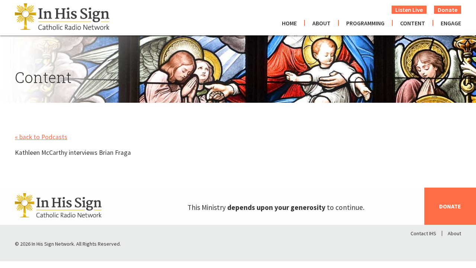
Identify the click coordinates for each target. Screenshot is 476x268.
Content (412, 23)
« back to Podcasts (41, 137)
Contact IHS (423, 233)
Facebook (416, 246)
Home (289, 23)
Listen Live (409, 9)
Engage (451, 23)
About (321, 23)
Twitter (436, 246)
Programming (365, 23)
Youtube (455, 246)
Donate (447, 9)
